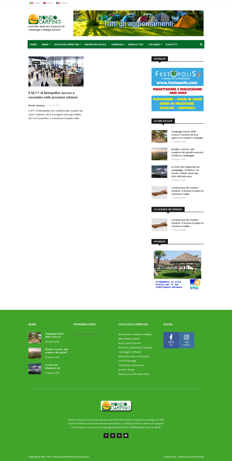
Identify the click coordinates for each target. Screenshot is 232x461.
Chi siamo (154, 44)
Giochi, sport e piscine (129, 343)
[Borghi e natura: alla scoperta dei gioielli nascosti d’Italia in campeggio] (160, 154)
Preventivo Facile (95, 44)
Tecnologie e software (129, 351)
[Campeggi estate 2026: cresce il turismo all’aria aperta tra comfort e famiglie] (160, 137)
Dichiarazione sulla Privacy (191, 456)
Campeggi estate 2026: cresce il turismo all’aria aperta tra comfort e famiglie (187, 134)
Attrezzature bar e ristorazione (134, 356)
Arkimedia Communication (76, 456)
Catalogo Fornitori (66, 44)
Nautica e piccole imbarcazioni (133, 373)
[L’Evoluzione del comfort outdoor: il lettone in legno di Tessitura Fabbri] (160, 193)
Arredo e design (126, 369)
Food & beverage (127, 360)
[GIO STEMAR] (177, 289)
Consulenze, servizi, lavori (131, 365)
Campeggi (117, 44)
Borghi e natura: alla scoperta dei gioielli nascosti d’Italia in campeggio (187, 152)
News (45, 44)
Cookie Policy (170, 456)
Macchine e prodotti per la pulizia (135, 347)
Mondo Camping (36, 105)
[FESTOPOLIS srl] (178, 110)
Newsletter (135, 44)
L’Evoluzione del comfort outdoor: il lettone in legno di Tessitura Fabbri (187, 190)
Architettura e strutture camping (134, 334)
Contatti (171, 44)
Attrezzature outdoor (129, 338)
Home (33, 44)
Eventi (36, 62)
